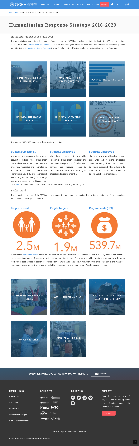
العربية (126, 4)
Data (88, 4)
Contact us (14, 396)
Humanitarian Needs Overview (38, 48)
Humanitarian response (19, 421)
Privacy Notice (72, 432)
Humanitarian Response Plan (41, 45)
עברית (119, 4)
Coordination (56, 4)
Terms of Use (82, 432)
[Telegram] (90, 397)
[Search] (112, 4)
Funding (95, 4)
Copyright (63, 432)
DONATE (109, 413)
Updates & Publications (74, 4)
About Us (45, 4)
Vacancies (13, 402)
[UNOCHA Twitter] (79, 397)
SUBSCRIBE (104, 374)
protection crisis (30, 255)
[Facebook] (73, 397)
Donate (104, 4)
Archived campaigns (18, 414)
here (17, 184)
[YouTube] (73, 403)
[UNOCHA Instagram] (84, 397)
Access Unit (14, 408)
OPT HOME (13, 13)
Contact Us (56, 432)
